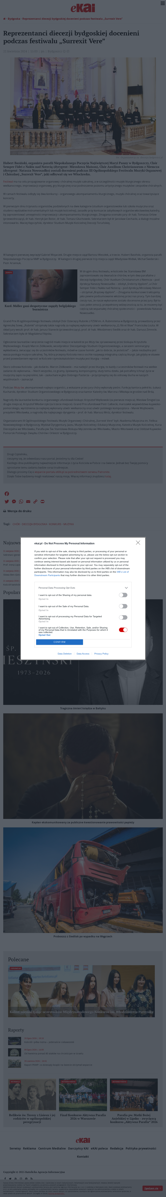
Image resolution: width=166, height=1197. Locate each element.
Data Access (83, 653)
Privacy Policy (101, 653)
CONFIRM (60, 642)
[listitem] (83, 588)
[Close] (139, 544)
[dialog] (83, 598)
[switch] (123, 595)
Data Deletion (65, 653)
